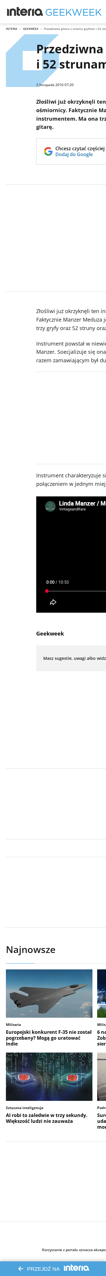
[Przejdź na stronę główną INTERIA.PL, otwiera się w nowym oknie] (25, 11)
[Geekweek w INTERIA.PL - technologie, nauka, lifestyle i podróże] (74, 11)
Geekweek (30, 29)
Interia (11, 29)
